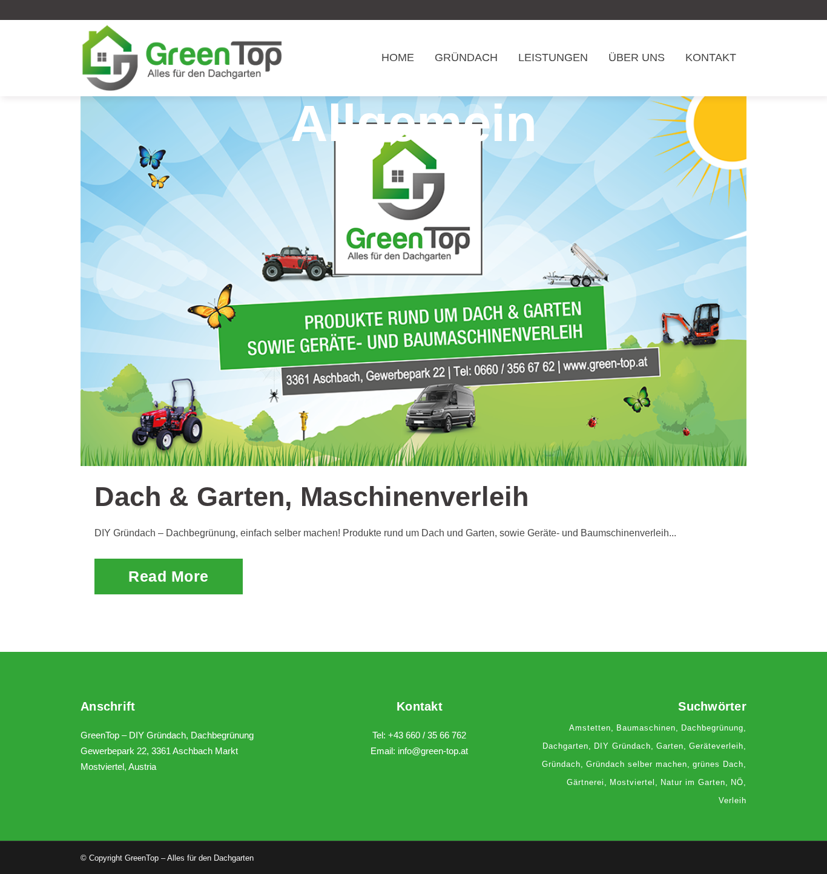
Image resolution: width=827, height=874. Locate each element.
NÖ (737, 782)
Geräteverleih (716, 746)
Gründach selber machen (636, 764)
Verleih (732, 800)
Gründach (561, 764)
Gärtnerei (585, 782)
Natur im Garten (693, 782)
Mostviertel (632, 782)
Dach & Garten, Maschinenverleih (311, 496)
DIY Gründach (622, 746)
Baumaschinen (646, 727)
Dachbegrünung (712, 727)
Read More (168, 576)
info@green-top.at (433, 751)
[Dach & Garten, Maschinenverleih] (413, 281)
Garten (670, 746)
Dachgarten (565, 746)
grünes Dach (718, 764)
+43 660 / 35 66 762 (427, 735)
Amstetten (590, 727)
